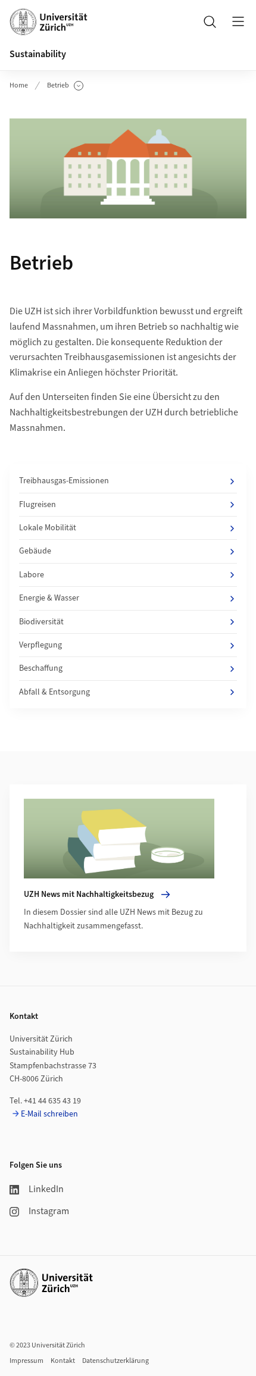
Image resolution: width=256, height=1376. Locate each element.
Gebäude (35, 551)
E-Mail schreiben (49, 1114)
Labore (31, 575)
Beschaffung (41, 668)
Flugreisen (37, 505)
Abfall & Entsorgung (54, 692)
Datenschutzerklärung (115, 1361)
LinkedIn (46, 1189)
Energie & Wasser (49, 598)
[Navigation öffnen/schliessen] (238, 21)
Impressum (26, 1361)
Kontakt (63, 1361)
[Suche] (209, 21)
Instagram (49, 1211)
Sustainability (38, 54)
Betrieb (65, 85)
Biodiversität (41, 622)
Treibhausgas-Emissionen (64, 481)
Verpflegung (40, 645)
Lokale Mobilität (47, 528)
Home (19, 85)
